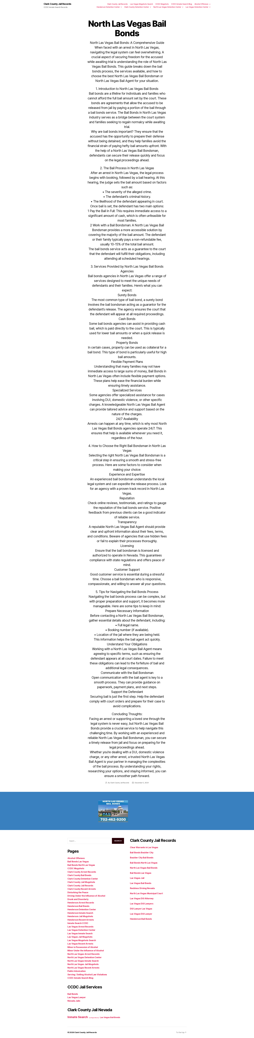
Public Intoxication (76, 971)
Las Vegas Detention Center (197, 7)
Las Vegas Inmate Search (80, 933)
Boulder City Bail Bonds (141, 857)
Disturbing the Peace (77, 892)
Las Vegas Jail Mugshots (79, 937)
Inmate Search (77, 1017)
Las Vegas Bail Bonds (110, 1017)
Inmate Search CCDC (77, 923)
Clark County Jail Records (57, 4)
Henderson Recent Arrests (80, 920)
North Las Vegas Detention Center (167, 7)
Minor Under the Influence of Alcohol (85, 950)
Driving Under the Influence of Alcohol (86, 896)
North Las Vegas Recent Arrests (83, 967)
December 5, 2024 (142, 783)
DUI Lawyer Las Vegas (141, 908)
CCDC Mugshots (162, 4)
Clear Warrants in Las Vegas (144, 847)
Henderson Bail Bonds (78, 906)
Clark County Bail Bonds (79, 875)
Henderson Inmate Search (80, 913)
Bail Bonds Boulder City (141, 852)
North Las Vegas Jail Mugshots (83, 964)
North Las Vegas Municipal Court (146, 893)
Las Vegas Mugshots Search (141, 4)
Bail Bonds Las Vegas (78, 861)
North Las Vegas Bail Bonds (143, 868)
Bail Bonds (72, 994)
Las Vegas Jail (137, 878)
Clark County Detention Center (136, 7)
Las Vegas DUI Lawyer (141, 914)
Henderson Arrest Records (80, 902)
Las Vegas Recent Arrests (80, 943)
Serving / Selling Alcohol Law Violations (87, 974)
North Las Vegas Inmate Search (83, 961)
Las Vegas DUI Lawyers (141, 903)
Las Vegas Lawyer (76, 997)
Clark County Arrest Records (81, 872)
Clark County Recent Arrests (81, 889)
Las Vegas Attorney (94, 1017)
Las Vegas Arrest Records (80, 926)
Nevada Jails (73, 1001)
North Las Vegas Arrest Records (83, 954)
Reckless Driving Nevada (142, 888)
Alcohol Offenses (201, 4)
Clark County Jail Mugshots (81, 882)
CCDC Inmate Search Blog (181, 4)
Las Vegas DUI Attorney (141, 898)
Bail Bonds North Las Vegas (81, 865)
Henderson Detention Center (108, 7)
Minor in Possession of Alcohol (82, 947)
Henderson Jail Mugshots (80, 916)
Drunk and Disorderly (78, 899)
